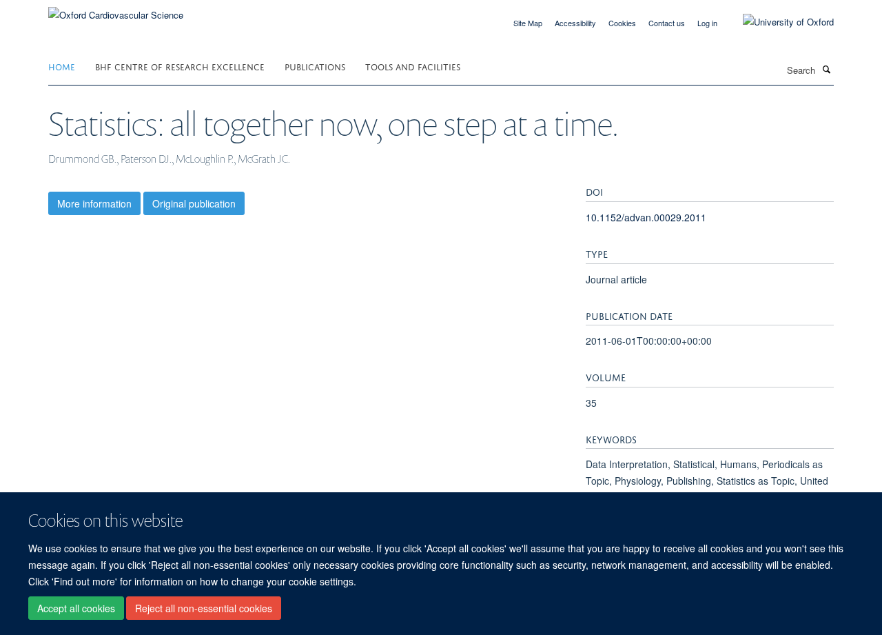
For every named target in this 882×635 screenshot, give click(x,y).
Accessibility (575, 22)
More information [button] (94, 203)
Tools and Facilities (412, 65)
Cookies (622, 22)
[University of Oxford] (778, 22)
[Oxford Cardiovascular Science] (115, 10)
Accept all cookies (76, 608)
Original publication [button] (194, 203)
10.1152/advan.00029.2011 (646, 217)
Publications (315, 65)
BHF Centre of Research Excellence (180, 65)
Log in (707, 22)
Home (61, 65)
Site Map (527, 22)
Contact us (666, 22)
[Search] (826, 69)
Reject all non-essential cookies (203, 608)
